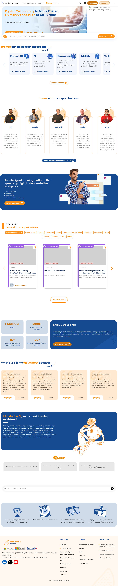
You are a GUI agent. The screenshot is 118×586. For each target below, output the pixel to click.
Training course (65, 564)
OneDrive (98, 232)
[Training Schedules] (85, 3)
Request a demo (32, 33)
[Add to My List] (34, 247)
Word (107, 232)
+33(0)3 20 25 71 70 (106, 550)
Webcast (63, 575)
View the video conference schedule (57, 160)
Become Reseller (106, 558)
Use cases (63, 571)
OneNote (88, 232)
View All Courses (59, 300)
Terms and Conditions (86, 559)
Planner (46, 236)
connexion (105, 3)
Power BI (50, 232)
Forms (69, 236)
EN (112, 3)
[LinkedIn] (4, 562)
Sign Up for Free (13, 32)
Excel (59, 232)
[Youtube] (16, 562)
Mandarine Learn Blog (86, 544)
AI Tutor (56, 3)
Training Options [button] (28, 3)
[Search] (80, 3)
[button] (111, 268)
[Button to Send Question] (112, 488)
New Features (30, 232)
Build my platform (13, 203)
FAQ (80, 552)
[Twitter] (10, 562)
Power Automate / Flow (73, 232)
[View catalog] (12, 71)
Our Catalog (83, 563)
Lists (62, 236)
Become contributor (107, 554)
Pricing (81, 548)
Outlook (55, 236)
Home (63, 544)
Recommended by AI (14, 232)
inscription (92, 3)
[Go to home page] (10, 3)
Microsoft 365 (66, 548)
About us (82, 556)
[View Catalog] (106, 71)
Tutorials (63, 567)
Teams (41, 232)
